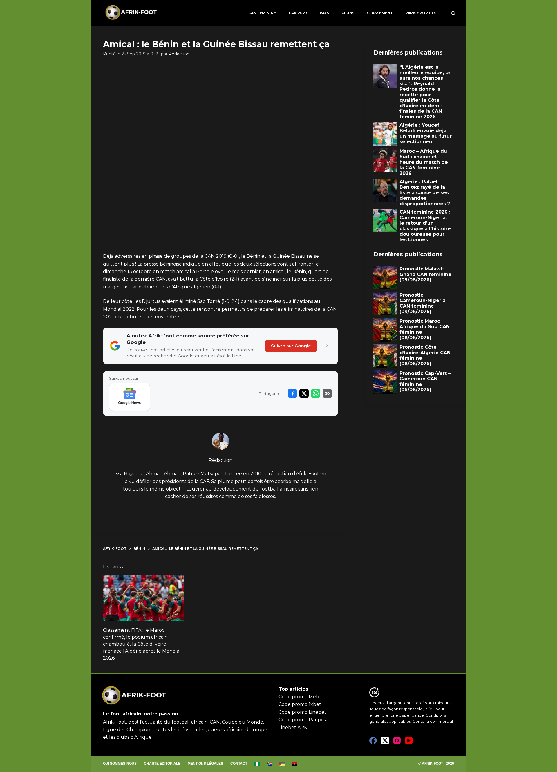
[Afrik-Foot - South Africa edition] (269, 764)
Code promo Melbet (301, 697)
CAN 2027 (298, 13)
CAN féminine (262, 13)
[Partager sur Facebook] (292, 393)
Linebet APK (292, 727)
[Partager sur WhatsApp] (315, 393)
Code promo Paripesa (303, 719)
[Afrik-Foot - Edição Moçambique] (282, 764)
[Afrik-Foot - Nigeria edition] (257, 764)
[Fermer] (327, 345)
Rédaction (179, 54)
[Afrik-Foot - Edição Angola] (294, 764)
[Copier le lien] (327, 393)
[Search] (453, 13)
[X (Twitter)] (385, 740)
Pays (324, 13)
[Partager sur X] (304, 393)
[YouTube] (409, 740)
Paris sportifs (420, 13)
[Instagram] (397, 740)
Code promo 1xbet (299, 704)
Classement (380, 13)
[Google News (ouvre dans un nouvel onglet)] (129, 397)
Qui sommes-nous (120, 764)
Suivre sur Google (291, 345)
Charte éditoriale (162, 764)
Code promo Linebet (302, 712)
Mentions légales (205, 764)
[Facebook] (373, 740)
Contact (238, 764)
